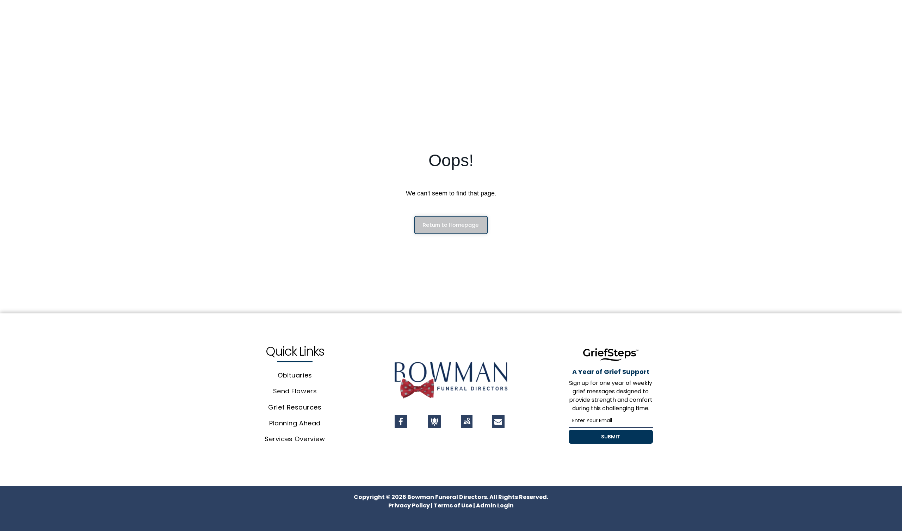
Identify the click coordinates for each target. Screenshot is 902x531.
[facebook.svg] (401, 425)
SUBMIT (610, 436)
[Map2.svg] (466, 425)
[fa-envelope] (498, 423)
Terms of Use (453, 505)
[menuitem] (295, 375)
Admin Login (495, 505)
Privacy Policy (409, 505)
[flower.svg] (434, 425)
